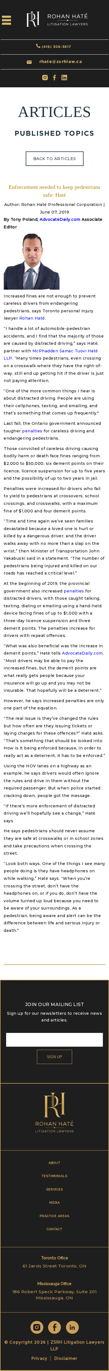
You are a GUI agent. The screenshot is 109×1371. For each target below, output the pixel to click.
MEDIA (54, 1202)
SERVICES (54, 1189)
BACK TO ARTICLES (54, 158)
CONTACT (55, 1229)
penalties (32, 430)
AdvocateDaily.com (60, 219)
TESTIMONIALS (54, 1176)
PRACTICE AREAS (54, 1216)
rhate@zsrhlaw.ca (60, 61)
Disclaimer (65, 1358)
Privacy (40, 1358)
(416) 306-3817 (56, 46)
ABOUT (54, 1163)
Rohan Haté (32, 318)
